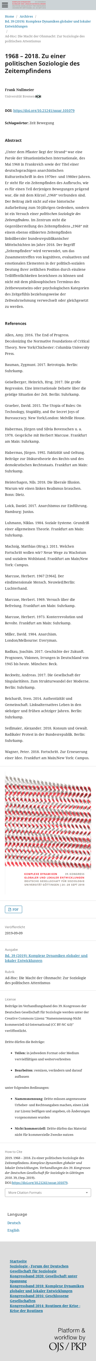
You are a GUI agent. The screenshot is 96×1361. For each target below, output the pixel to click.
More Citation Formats (25, 1192)
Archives (26, 16)
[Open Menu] (5, 5)
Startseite (18, 1261)
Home (9, 16)
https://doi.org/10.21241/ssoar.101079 (44, 110)
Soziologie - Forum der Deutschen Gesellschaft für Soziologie (39, 1268)
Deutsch (14, 1222)
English (13, 1230)
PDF (15, 909)
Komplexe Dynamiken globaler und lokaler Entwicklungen (47, 1288)
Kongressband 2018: (27, 1286)
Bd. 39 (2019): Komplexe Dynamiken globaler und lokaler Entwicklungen (48, 23)
